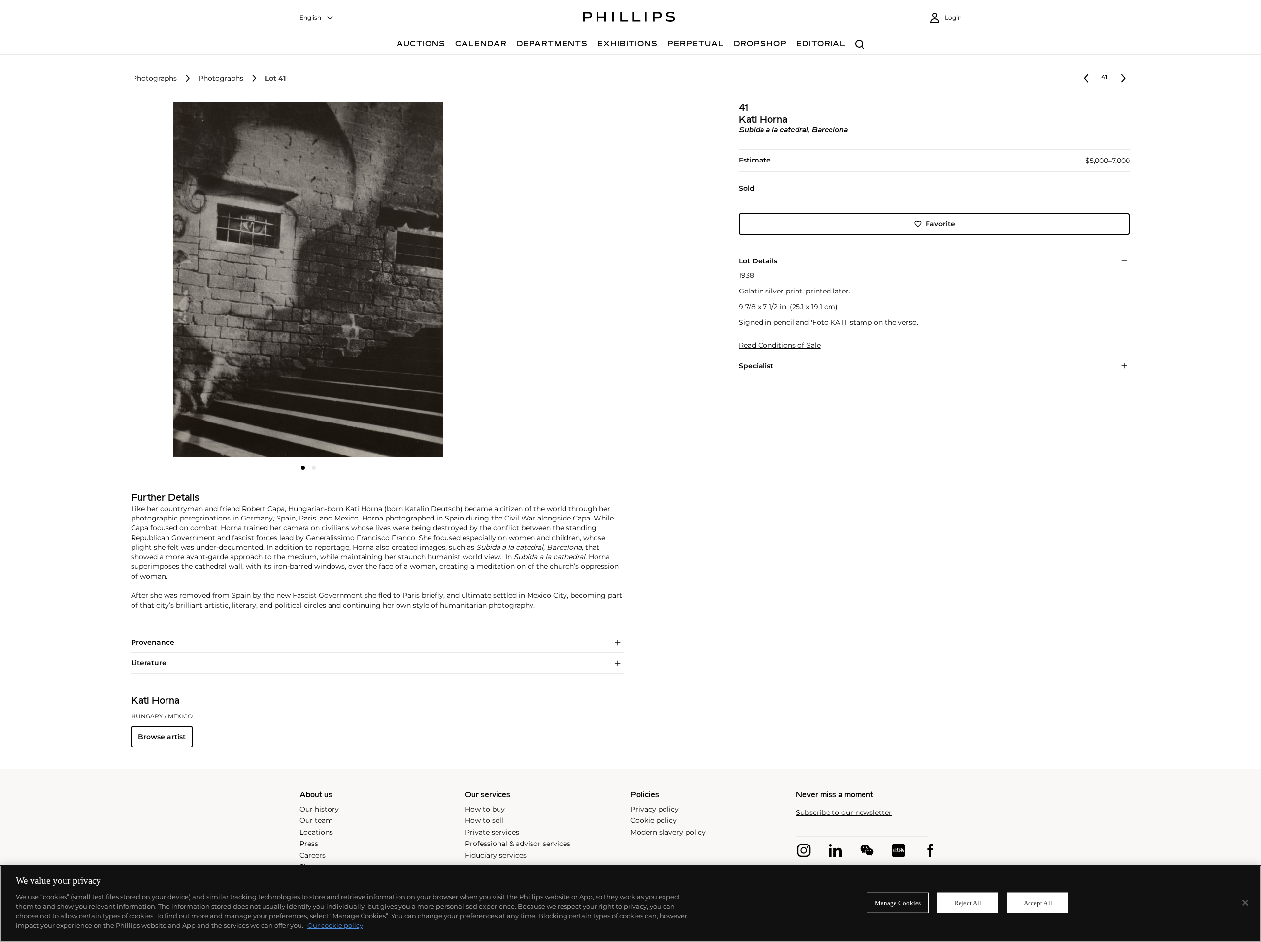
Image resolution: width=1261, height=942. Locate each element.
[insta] (804, 850)
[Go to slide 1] (302, 467)
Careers (312, 855)
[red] (898, 850)
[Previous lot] (1086, 78)
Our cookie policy (335, 925)
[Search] (860, 45)
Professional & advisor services (517, 843)
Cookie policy (653, 820)
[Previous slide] (190, 280)
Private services (492, 832)
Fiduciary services (496, 855)
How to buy (485, 809)
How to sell (484, 820)
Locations (316, 832)
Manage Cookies (898, 903)
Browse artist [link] (162, 736)
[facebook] (930, 850)
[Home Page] (629, 18)
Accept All (1038, 903)
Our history (319, 809)
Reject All (967, 903)
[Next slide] (426, 280)
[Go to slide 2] (313, 467)
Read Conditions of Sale (780, 345)
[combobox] (316, 18)
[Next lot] (1123, 78)
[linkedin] (835, 850)
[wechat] (867, 850)
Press (308, 843)
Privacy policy (654, 809)
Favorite (940, 223)
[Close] (1245, 902)
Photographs (154, 78)
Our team (316, 820)
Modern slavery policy (668, 832)
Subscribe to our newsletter (844, 813)
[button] (305, 279)
